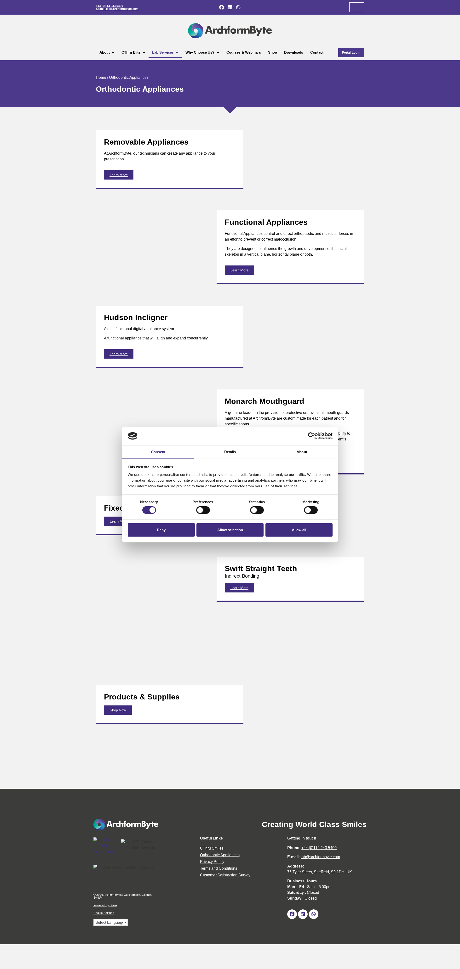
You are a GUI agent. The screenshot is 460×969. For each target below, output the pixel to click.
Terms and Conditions (218, 868)
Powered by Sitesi (105, 905)
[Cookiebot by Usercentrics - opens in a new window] (312, 435)
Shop (272, 52)
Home (101, 77)
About (104, 52)
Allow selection (230, 530)
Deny (161, 530)
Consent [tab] (158, 452)
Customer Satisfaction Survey (225, 875)
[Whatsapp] (238, 7)
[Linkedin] (230, 7)
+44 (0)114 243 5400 (109, 6)
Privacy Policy (212, 862)
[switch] (203, 510)
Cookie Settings (103, 913)
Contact (316, 52)
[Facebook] (221, 7)
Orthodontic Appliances (220, 855)
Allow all (299, 530)
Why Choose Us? (199, 52)
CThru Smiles (212, 848)
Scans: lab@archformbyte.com (117, 9)
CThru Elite (130, 52)
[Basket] (356, 7)
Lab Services (163, 52)
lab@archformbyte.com (320, 857)
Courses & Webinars (243, 52)
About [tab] (302, 452)
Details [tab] (230, 452)
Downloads (293, 52)
